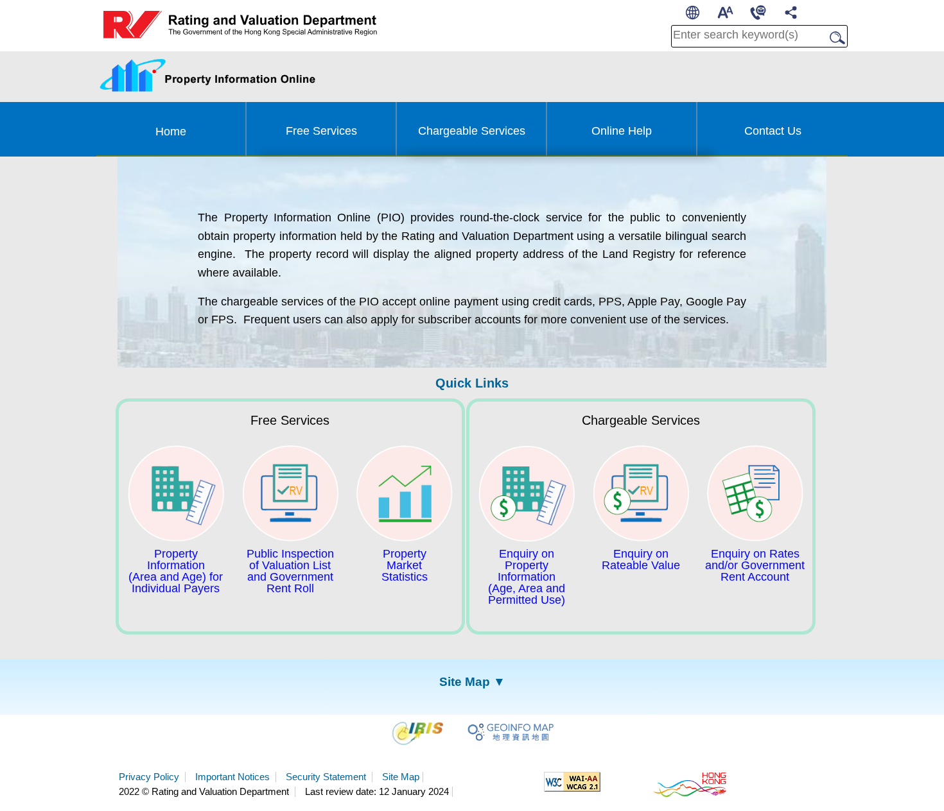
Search (833, 38)
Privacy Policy (150, 777)
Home (170, 131)
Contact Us (772, 130)
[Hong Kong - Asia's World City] (690, 784)
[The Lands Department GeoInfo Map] (510, 732)
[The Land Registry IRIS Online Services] (421, 732)
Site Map (400, 777)
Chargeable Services (471, 130)
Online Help (621, 130)
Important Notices (233, 777)
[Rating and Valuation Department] (240, 25)
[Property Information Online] (273, 74)
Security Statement (327, 777)
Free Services (321, 130)
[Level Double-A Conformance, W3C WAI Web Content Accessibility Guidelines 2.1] (572, 780)
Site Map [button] (464, 681)
